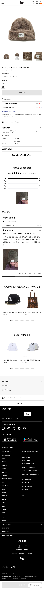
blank (23, 455)
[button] (22, 178)
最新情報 (4, 520)
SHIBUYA (4, 462)
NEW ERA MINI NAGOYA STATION (30, 452)
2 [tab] (11, 320)
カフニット (14, 76)
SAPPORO (4, 496)
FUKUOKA (4, 509)
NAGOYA (4, 499)
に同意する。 (13, 418)
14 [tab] (26, 320)
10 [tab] (21, 320)
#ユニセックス (5, 135)
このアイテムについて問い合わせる (12, 122)
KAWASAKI (4, 472)
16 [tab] (28, 320)
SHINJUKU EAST (6, 455)
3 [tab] (12, 320)
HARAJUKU (4, 465)
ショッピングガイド (6, 524)
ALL (23, 495)
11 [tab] (22, 320)
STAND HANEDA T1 (26, 457)
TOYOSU (4, 469)
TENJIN (3, 513)
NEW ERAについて (6, 531)
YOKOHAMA (4, 475)
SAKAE (3, 503)
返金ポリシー (16, 578)
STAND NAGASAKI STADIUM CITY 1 (30, 470)
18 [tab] (31, 320)
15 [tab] (27, 320)
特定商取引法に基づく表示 (30, 576)
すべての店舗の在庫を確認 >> (9, 111)
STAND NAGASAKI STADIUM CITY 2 (30, 474)
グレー (16, 143)
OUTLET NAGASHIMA (27, 486)
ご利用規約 (8, 418)
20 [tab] (33, 320)
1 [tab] (10, 320)
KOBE (3, 506)
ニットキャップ (5, 76)
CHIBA (3, 482)
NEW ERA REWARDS (5, 528)
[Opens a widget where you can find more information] (35, 585)
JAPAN (13, 567)
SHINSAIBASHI (5, 486)
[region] (22, 198)
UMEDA (3, 489)
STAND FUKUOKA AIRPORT (28, 464)
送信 (27, 414)
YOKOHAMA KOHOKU (7, 479)
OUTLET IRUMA (25, 483)
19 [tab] (32, 320)
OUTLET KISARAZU (26, 479)
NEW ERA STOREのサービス (7, 535)
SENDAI (4, 492)
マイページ (4, 517)
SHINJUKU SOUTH (6, 452)
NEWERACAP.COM (6, 576)
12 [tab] (23, 320)
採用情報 (20, 576)
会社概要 (14, 576)
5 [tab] (15, 320)
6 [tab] (16, 320)
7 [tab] (17, 320)
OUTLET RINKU (25, 489)
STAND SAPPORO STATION (29, 467)
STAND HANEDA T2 (26, 460)
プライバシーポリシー (6, 578)
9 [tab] (20, 320)
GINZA (3, 458)
